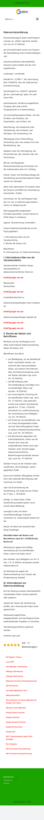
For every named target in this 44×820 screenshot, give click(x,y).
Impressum (8, 780)
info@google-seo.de (22, 3)
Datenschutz (9, 777)
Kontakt (7, 783)
